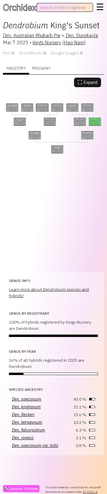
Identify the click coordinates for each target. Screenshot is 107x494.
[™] (20, 7)
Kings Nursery (46, 43)
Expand (87, 82)
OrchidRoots (30, 53)
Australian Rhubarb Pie (31, 35)
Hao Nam (74, 43)
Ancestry (16, 68)
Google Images (65, 53)
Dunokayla (82, 35)
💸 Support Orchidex (21, 488)
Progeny (41, 68)
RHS (7, 53)
